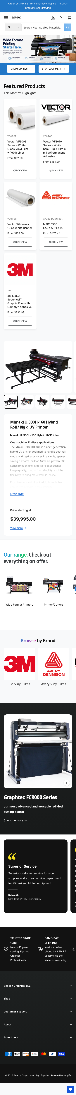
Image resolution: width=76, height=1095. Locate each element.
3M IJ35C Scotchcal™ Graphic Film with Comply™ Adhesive (19, 301)
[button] (6, 18)
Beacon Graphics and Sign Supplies (31, 1075)
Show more (17, 493)
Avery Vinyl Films (53, 684)
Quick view (20, 170)
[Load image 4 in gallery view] (58, 402)
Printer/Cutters (53, 604)
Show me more (13, 820)
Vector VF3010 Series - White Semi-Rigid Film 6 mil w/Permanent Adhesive (54, 149)
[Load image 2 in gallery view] (27, 402)
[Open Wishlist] (70, 1089)
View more (16, 527)
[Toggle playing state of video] (67, 783)
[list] (38, 876)
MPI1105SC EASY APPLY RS (53, 226)
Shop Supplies (19, 68)
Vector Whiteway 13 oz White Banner (19, 226)
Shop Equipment (51, 68)
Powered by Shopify (61, 1075)
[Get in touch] (61, 18)
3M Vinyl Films (19, 684)
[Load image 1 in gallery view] (11, 402)
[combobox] (47, 27)
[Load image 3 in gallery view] (42, 402)
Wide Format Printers (19, 604)
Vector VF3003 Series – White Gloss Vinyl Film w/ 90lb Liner (17, 147)
